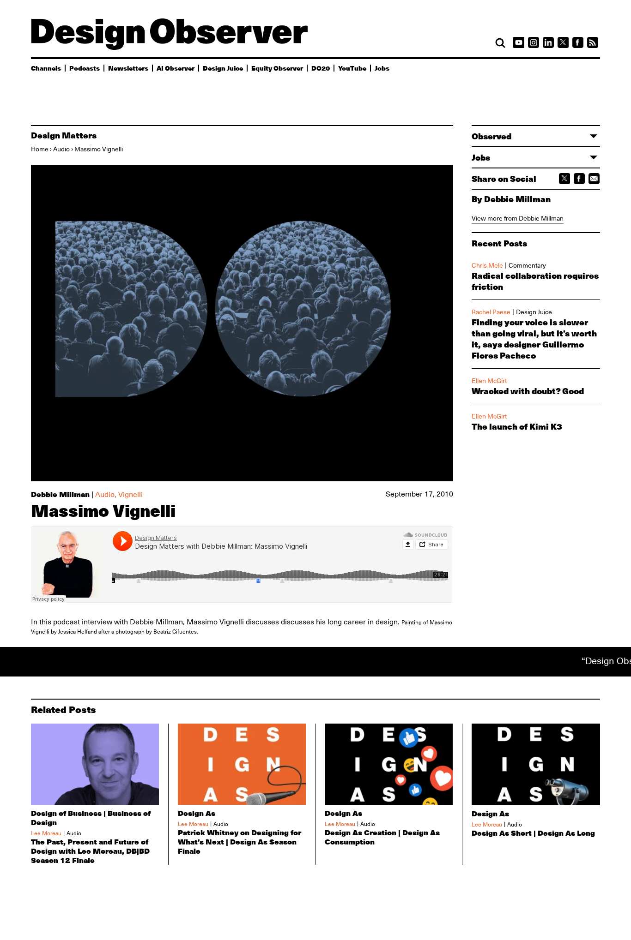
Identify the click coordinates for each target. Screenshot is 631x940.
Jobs (382, 68)
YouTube (352, 68)
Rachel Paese (491, 312)
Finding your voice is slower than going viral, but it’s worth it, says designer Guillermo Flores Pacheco (534, 339)
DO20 (320, 68)
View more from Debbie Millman (518, 218)
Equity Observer (277, 68)
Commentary (527, 265)
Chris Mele (487, 265)
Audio (61, 149)
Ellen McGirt (489, 381)
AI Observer (175, 68)
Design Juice (223, 68)
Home (40, 149)
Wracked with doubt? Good (528, 390)
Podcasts (84, 68)
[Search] (500, 42)
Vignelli (130, 494)
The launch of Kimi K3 (517, 426)
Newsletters (128, 68)
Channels (46, 68)
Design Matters (64, 135)
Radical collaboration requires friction (535, 281)
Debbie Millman (60, 494)
